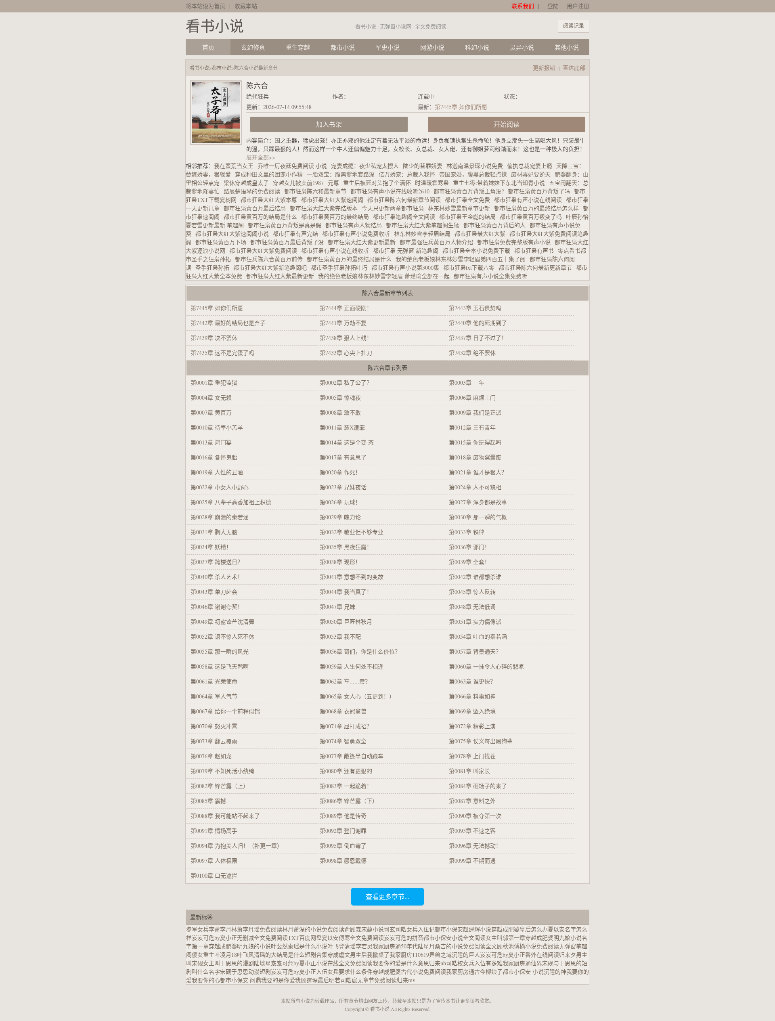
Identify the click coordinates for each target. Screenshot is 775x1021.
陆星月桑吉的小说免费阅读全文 (457, 946)
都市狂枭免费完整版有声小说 (516, 242)
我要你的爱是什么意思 (401, 963)
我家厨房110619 (409, 954)
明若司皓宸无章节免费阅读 (363, 980)
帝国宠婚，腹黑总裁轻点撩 (473, 174)
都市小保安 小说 (523, 971)
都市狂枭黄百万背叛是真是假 (286, 225)
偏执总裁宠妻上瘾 (529, 166)
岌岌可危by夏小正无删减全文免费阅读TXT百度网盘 (257, 937)
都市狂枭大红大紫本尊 (271, 199)
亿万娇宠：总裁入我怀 (407, 174)
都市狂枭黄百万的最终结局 (337, 216)
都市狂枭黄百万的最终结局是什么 (351, 259)
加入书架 (329, 124)
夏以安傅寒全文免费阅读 (353, 937)
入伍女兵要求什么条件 (344, 971)
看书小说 (215, 26)
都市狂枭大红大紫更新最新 (364, 242)
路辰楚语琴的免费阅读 (254, 191)
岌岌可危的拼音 (403, 937)
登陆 (553, 6)
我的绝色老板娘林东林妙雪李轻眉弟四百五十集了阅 (463, 259)
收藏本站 (246, 6)
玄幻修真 (253, 47)
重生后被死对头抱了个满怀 (377, 183)
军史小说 (387, 47)
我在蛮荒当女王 (233, 166)
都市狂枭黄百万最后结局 (257, 208)
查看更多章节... (387, 896)
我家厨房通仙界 (522, 963)
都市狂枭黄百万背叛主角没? (471, 191)
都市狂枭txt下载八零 (471, 267)
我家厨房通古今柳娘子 (474, 971)
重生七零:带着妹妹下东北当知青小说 (499, 183)
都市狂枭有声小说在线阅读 (530, 199)
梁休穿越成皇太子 (246, 183)
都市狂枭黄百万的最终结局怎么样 (538, 208)
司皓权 (454, 963)
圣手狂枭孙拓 (214, 267)
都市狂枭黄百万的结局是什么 (262, 216)
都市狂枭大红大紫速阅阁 (334, 199)
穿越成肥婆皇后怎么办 (519, 929)
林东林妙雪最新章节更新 (461, 208)
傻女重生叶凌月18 (214, 954)
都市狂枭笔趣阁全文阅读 (406, 216)
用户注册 (578, 6)
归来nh (437, 963)
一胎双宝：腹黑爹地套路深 (341, 174)
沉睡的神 (555, 971)
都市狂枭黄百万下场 (222, 242)
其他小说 (567, 47)
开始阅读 (506, 124)
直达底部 (574, 67)
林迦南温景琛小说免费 (474, 166)
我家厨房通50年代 (395, 946)
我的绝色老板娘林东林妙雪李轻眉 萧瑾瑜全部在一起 (386, 276)
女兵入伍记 (420, 929)
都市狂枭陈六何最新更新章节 (537, 267)
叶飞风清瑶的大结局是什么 (271, 954)
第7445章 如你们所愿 (461, 107)
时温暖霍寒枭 (432, 183)
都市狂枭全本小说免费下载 (478, 250)
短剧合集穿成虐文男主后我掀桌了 (347, 954)
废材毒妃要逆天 (531, 174)
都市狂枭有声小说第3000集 (407, 267)
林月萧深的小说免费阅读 (313, 929)
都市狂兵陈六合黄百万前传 (271, 259)
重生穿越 (298, 47)
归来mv (406, 980)
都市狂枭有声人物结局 (355, 225)
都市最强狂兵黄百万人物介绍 (438, 242)
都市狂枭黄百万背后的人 (496, 225)
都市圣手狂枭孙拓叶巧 (341, 267)
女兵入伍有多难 (483, 963)
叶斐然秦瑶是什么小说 (299, 946)
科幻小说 (477, 47)
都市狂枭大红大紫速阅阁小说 (234, 233)
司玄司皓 (395, 929)
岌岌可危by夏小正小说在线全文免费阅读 (322, 963)
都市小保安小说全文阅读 (454, 937)
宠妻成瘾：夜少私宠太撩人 (365, 166)
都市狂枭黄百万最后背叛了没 (289, 242)
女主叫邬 (497, 937)
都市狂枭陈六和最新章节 (317, 191)
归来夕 (567, 954)
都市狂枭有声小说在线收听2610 (392, 191)
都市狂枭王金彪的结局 (469, 216)
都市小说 (343, 47)
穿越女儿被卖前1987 (298, 183)
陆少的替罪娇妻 (422, 166)
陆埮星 (262, 963)
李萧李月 (220, 929)
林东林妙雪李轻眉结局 (424, 233)
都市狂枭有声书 (536, 250)
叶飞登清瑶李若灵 (350, 946)
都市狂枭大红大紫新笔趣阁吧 (272, 267)
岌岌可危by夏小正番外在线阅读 (519, 954)
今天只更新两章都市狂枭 (395, 208)
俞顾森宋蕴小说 (364, 929)
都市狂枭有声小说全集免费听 (492, 276)
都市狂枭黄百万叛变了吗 (533, 216)
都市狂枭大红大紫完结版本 (326, 208)
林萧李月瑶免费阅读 (256, 929)
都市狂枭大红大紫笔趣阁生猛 (424, 225)
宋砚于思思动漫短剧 (245, 971)
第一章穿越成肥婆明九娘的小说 (231, 946)
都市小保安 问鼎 (240, 980)
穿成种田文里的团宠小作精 (269, 174)
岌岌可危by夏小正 (293, 971)
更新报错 (544, 67)
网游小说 (432, 47)
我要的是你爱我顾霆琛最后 (295, 980)
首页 (208, 47)
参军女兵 (197, 929)
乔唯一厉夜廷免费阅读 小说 (292, 166)
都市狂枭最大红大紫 (482, 233)
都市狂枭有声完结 (297, 233)
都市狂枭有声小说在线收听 (337, 250)
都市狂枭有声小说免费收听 (358, 233)
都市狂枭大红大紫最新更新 (282, 276)
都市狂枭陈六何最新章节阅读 (406, 199)
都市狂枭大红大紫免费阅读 (265, 250)
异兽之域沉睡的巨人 (454, 954)
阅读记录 (573, 25)
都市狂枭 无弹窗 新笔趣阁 (407, 250)
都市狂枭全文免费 (469, 199)
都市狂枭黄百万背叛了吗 (541, 191)
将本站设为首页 (205, 6)
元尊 (333, 183)
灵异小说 (522, 47)
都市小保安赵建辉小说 (463, 929)
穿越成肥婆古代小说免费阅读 (409, 971)
